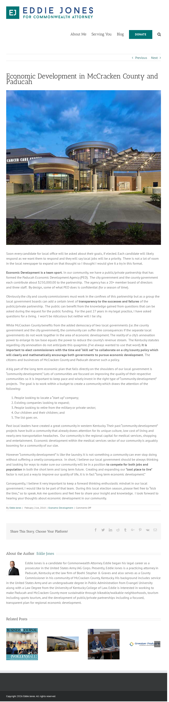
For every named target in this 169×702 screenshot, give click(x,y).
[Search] (159, 34)
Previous (141, 58)
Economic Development (60, 507)
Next (154, 58)
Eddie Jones (15, 507)
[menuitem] (81, 34)
